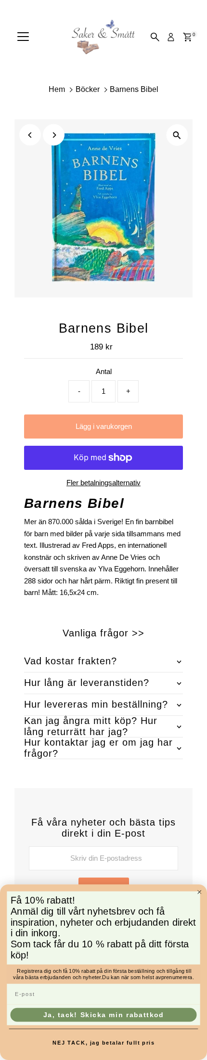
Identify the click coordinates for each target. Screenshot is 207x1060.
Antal (104, 371)
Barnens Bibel (134, 89)
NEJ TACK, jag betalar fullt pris (103, 1043)
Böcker (88, 89)
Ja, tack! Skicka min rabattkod (103, 1015)
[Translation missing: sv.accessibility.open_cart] (187, 37)
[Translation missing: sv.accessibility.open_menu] (23, 37)
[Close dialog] (199, 892)
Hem (57, 89)
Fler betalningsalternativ (103, 482)
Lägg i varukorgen (104, 426)
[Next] (54, 135)
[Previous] (30, 135)
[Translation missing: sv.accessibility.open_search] (155, 37)
